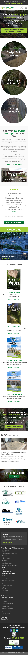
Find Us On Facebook (11, 630)
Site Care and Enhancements (8, 582)
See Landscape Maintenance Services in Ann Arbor (14, 30)
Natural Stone (5, 555)
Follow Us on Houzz (14, 630)
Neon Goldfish (17, 653)
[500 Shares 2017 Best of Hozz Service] (14, 642)
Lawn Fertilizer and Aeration (8, 580)
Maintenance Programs (8, 573)
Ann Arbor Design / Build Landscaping (12, 548)
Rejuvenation (5, 592)
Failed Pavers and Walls (7, 608)
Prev (2, 205)
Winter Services (5, 588)
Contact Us (4, 619)
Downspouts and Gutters (8, 611)
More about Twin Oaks (14, 165)
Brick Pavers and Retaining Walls (9, 553)
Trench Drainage (6, 613)
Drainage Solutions (7, 598)
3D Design (4, 551)
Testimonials (5, 596)
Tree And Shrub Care (7, 585)
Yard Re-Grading (6, 610)
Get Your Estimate (14, 426)
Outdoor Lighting (6, 558)
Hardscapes (4, 560)
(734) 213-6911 (17, 638)
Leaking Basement (6, 600)
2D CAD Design (5, 550)
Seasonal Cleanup (6, 578)
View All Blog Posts (13, 435)
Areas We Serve (6, 571)
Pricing (3, 569)
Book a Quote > (7, 542)
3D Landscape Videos (7, 563)
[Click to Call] (22, 8)
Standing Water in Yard (7, 605)
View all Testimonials (14, 222)
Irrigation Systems (6, 557)
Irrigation (4, 587)
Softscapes (4, 562)
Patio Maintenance (6, 593)
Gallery (13, 3)
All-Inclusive (5, 575)
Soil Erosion (4, 601)
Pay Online (20, 3)
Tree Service (5, 590)
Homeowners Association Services (10, 577)
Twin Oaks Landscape (14, 625)
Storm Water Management (8, 603)
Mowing (4, 583)
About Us (4, 617)
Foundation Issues (6, 606)
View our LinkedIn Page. (17, 630)
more (14, 211)
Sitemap (23, 652)
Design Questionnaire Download (9, 565)
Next (25, 205)
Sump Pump (4, 615)
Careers (7, 3)
